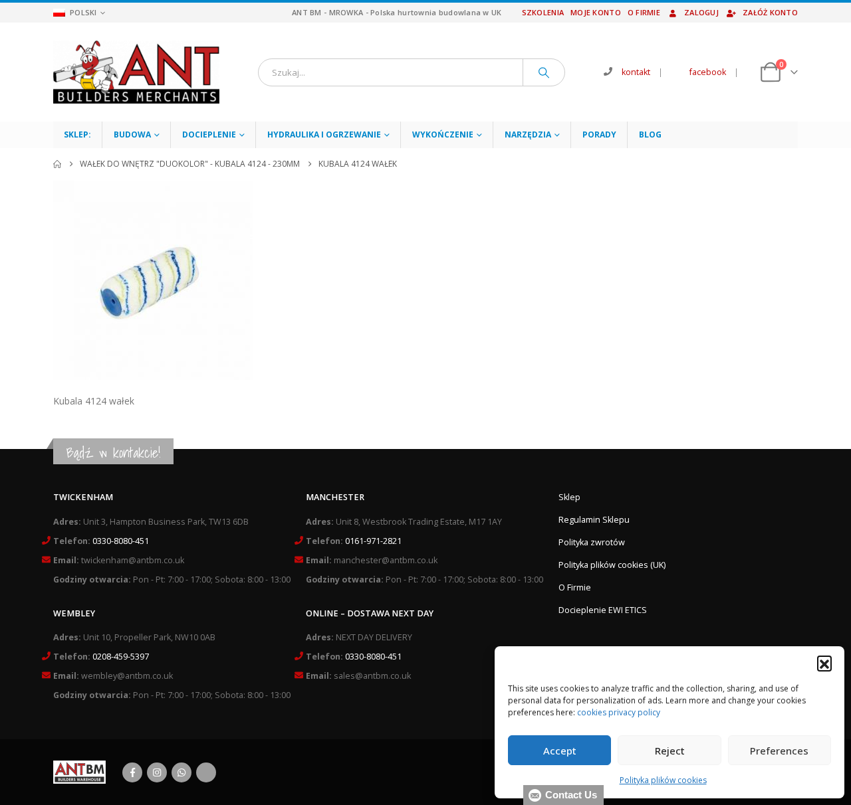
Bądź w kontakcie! (113, 453)
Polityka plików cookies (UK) (612, 565)
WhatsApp (181, 772)
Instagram (157, 772)
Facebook (132, 772)
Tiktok (206, 772)
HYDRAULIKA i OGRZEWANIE (324, 134)
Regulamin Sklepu (594, 519)
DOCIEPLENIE (209, 134)
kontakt (636, 72)
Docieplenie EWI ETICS (602, 610)
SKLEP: (77, 134)
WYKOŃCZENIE (442, 134)
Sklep (569, 497)
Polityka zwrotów (591, 542)
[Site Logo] (136, 72)
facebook (707, 72)
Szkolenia (543, 12)
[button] (824, 663)
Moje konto (595, 12)
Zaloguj (701, 12)
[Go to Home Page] (57, 164)
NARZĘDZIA (528, 134)
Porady (599, 134)
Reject (670, 750)
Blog (650, 134)
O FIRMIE (644, 12)
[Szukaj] (543, 72)
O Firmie (574, 587)
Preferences (779, 750)
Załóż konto (770, 12)
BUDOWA (132, 134)
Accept (559, 750)
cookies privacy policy (618, 712)
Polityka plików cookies (663, 780)
